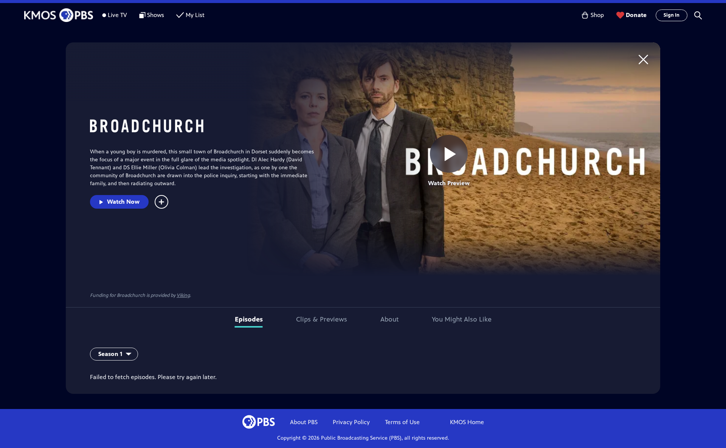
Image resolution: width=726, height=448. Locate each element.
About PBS (304, 422)
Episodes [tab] (249, 319)
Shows (155, 15)
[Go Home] (643, 59)
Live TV (117, 15)
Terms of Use (402, 422)
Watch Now (123, 201)
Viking (183, 295)
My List (195, 15)
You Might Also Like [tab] (462, 319)
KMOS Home (467, 422)
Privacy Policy (351, 422)
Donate (636, 15)
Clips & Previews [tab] (321, 319)
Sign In (671, 15)
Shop (597, 15)
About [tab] (389, 319)
